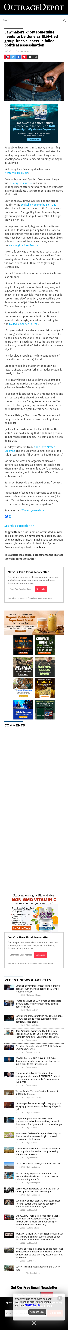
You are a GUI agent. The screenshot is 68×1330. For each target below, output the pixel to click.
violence (41, 547)
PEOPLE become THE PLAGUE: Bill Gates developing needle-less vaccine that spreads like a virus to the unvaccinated (38, 1061)
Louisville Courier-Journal (23, 323)
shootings (19, 547)
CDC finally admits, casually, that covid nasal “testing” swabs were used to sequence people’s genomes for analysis (37, 1203)
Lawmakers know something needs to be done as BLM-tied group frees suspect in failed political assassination (39, 1019)
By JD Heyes (31, 1261)
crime (25, 539)
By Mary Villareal (33, 1052)
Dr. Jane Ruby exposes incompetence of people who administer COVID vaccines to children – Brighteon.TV (36, 1176)
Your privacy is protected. (17, 598)
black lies (49, 535)
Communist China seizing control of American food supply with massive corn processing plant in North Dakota (38, 1151)
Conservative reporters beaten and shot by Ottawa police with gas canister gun (37, 1190)
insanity (20, 543)
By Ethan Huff (32, 1010)
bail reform (16, 535)
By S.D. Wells (32, 1128)
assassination (31, 532)
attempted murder (21, 183)
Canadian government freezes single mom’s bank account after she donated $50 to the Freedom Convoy (37, 989)
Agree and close (37, 1312)
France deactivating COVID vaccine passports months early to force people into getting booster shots (38, 1004)
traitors (30, 547)
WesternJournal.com (16, 172)
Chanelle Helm (12, 539)
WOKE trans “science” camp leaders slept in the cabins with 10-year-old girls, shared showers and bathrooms (38, 1136)
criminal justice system (43, 539)
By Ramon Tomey (33, 1098)
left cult (30, 543)
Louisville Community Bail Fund (38, 204)
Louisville (41, 543)
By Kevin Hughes (33, 1183)
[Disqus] (34, 769)
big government (33, 535)
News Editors (26, 51)
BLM (58, 535)
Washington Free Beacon (23, 245)
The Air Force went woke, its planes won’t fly (37, 1163)
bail (6, 535)
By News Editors (33, 1025)
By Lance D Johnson (35, 995)
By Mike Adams (33, 1228)
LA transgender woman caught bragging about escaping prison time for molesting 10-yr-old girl (38, 1106)
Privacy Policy (32, 1305)
